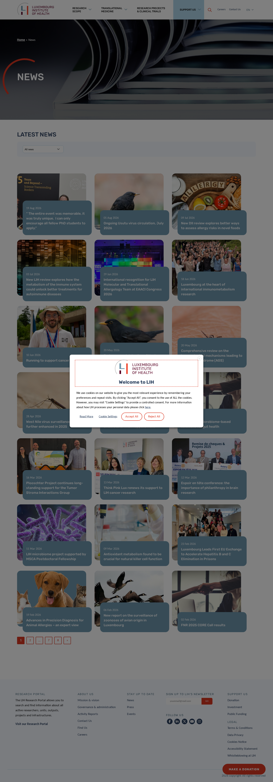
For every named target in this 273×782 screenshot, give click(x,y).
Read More (86, 416)
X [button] (199, 359)
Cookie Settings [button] (108, 416)
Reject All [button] (154, 416)
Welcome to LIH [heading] (136, 382)
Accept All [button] (131, 416)
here (147, 407)
